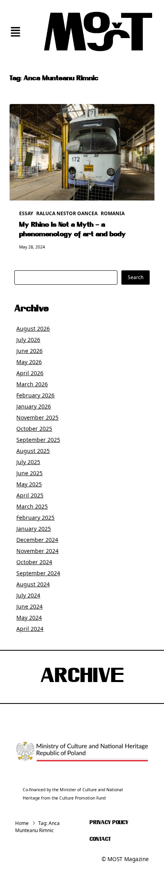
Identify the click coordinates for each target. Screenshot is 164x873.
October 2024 (34, 562)
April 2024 (29, 628)
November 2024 (37, 551)
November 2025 (37, 417)
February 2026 (35, 395)
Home (22, 823)
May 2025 (29, 484)
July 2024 (28, 595)
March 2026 (32, 384)
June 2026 (29, 351)
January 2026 (33, 406)
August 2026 (33, 328)
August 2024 (33, 584)
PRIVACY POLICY (109, 822)
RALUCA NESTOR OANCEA (67, 213)
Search (135, 277)
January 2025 (33, 528)
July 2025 (28, 462)
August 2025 (33, 451)
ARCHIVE (82, 676)
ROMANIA (113, 213)
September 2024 (38, 573)
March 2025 (32, 506)
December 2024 (37, 539)
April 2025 (29, 495)
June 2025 (29, 473)
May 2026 (29, 362)
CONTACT (100, 839)
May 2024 (29, 617)
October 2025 (34, 428)
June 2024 (29, 606)
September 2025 (38, 439)
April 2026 (29, 373)
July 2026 (28, 339)
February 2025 (35, 517)
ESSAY (26, 213)
